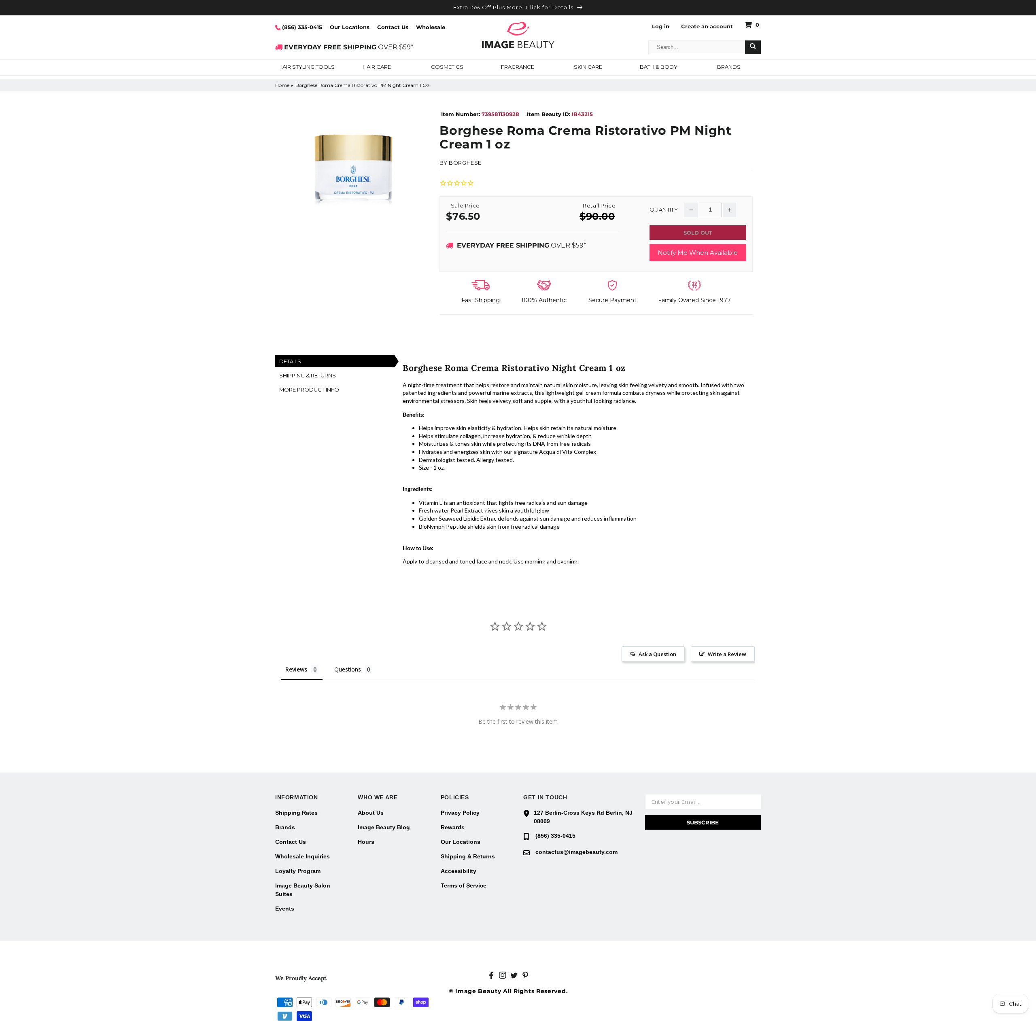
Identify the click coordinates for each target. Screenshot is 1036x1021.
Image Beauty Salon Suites (302, 889)
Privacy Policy (460, 812)
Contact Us (392, 27)
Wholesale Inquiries (302, 856)
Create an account (707, 26)
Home (282, 85)
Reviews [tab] (296, 669)
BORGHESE (465, 162)
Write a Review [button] (727, 654)
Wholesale (430, 27)
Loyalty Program (298, 871)
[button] (306, 67)
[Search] (753, 47)
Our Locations (349, 27)
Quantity (664, 210)
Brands (285, 827)
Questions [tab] (347, 669)
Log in (660, 26)
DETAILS (290, 361)
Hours (366, 842)
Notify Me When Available (698, 252)
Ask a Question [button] (657, 654)
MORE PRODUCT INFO (309, 389)
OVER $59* (349, 47)
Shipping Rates (296, 812)
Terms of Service (463, 885)
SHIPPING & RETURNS (307, 375)
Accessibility (458, 871)
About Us (371, 812)
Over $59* (521, 245)
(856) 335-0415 (301, 27)
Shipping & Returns (468, 856)
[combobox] (696, 47)
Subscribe (703, 822)
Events (284, 908)
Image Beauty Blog (384, 827)
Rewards (453, 827)
